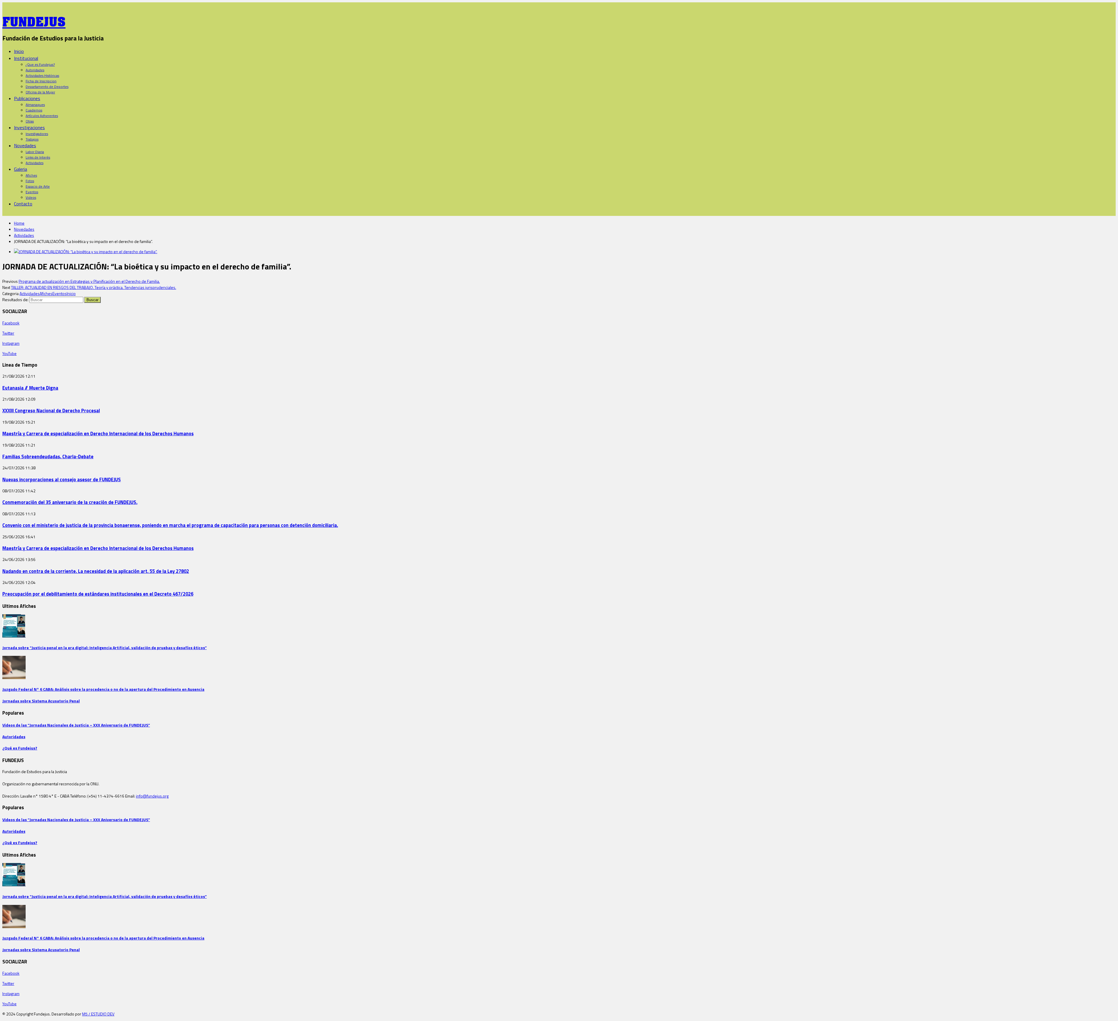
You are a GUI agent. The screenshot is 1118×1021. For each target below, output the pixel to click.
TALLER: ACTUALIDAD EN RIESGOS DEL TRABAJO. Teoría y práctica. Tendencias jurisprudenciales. (93, 287)
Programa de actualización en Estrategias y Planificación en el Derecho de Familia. (89, 281)
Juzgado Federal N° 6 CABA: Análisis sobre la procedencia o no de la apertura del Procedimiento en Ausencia (103, 689)
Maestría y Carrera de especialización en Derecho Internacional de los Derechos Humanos (98, 433)
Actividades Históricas (42, 75)
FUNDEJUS (34, 20)
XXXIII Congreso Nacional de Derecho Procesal (51, 410)
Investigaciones (29, 127)
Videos (31, 197)
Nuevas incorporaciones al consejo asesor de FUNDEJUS (61, 479)
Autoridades (35, 70)
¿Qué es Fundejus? (19, 748)
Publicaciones (27, 98)
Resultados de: (15, 299)
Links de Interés (38, 157)
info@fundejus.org (152, 796)
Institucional (26, 58)
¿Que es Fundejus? (40, 64)
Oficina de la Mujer (40, 92)
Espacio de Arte (38, 186)
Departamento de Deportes (47, 86)
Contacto (23, 203)
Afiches (31, 175)
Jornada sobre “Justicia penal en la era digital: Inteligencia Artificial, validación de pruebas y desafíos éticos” (104, 647)
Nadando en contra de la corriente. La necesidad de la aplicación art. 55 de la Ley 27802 (95, 571)
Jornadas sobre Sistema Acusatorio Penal (41, 701)
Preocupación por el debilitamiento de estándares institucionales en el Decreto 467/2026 (97, 593)
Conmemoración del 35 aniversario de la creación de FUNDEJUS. (69, 502)
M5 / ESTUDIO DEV (98, 1014)
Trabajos (32, 139)
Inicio (19, 51)
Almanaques (35, 104)
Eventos (32, 192)
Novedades (25, 145)
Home (19, 223)
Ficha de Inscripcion (41, 81)
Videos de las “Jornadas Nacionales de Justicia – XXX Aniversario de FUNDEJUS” (76, 725)
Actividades (34, 163)
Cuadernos (34, 110)
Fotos (30, 181)
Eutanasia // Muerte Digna (30, 387)
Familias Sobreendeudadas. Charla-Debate (47, 456)
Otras (30, 121)
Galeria (20, 169)
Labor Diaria (35, 152)
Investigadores (37, 133)
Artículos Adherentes (42, 115)
